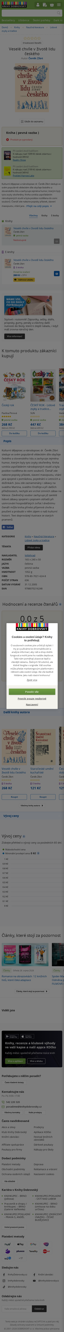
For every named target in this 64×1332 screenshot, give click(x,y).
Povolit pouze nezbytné (32, 698)
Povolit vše (32, 691)
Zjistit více (32, 680)
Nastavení (32, 704)
